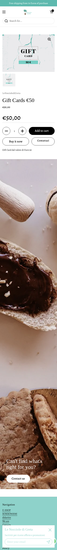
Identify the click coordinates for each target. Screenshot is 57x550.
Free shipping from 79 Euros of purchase (28, 3)
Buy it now (15, 141)
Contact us (18, 478)
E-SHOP (6, 510)
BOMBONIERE (9, 513)
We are (5, 521)
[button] (51, 12)
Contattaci (43, 140)
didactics (6, 517)
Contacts (6, 524)
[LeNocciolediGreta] (28, 12)
